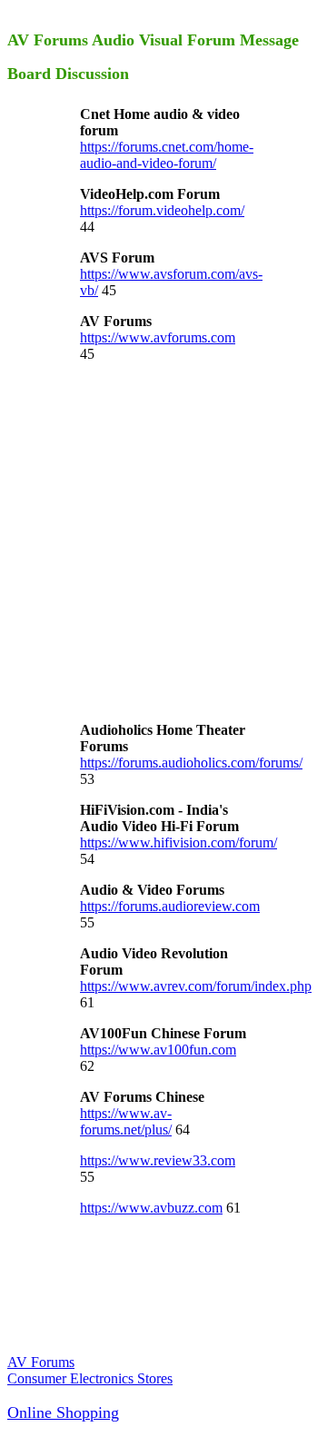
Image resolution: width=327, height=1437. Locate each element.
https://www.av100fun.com (158, 1049)
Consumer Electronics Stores (90, 1378)
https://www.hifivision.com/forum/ (178, 842)
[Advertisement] (163, 540)
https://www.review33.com (157, 1160)
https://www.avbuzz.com (151, 1207)
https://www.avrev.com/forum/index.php (196, 986)
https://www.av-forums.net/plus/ (126, 1121)
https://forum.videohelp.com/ (162, 210)
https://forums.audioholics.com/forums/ (191, 762)
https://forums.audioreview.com (170, 906)
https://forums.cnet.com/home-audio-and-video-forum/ (166, 155)
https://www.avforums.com (157, 337)
